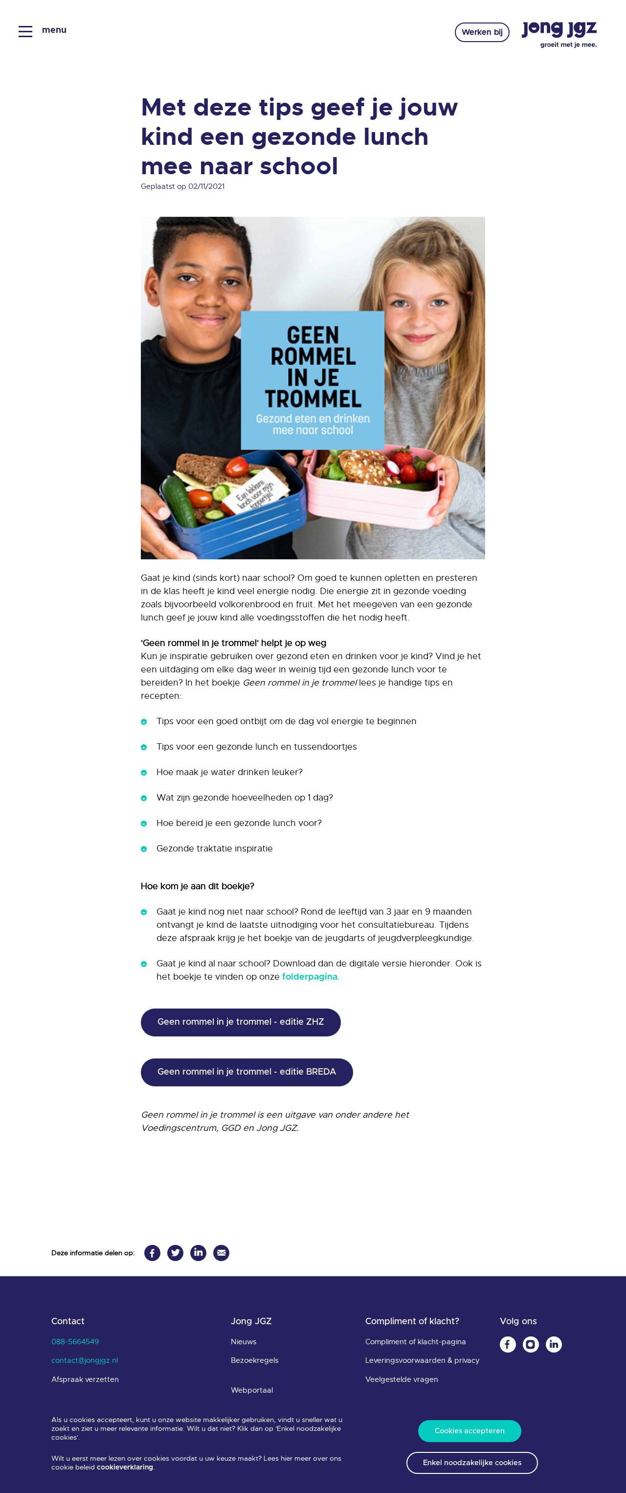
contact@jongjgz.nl (84, 1360)
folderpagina (309, 977)
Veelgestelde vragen (401, 1379)
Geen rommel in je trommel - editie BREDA (246, 1072)
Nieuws (243, 1341)
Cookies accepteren (470, 1431)
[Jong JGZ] (559, 35)
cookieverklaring (125, 1467)
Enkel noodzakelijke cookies (472, 1463)
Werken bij (482, 32)
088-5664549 (75, 1341)
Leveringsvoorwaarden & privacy (422, 1360)
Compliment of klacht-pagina (415, 1341)
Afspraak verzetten (85, 1379)
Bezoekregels (254, 1360)
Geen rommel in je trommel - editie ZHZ (240, 1022)
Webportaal (252, 1390)
